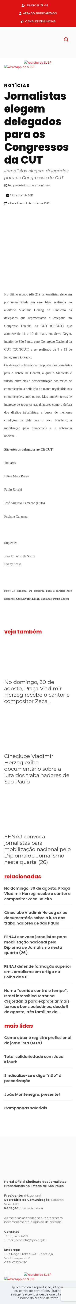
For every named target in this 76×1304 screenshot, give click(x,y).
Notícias (17, 85)
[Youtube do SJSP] (37, 62)
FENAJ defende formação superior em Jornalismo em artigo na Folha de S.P (37, 972)
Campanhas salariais (25, 1108)
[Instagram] (34, 55)
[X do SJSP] (20, 62)
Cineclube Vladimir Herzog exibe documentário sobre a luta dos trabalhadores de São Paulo (36, 769)
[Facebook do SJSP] (7, 62)
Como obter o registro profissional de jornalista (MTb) (37, 1040)
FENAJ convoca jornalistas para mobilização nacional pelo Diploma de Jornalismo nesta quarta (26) (37, 849)
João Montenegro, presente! (32, 1094)
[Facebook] (27, 55)
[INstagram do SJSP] (14, 62)
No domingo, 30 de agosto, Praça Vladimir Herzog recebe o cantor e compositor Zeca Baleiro (37, 894)
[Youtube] (48, 55)
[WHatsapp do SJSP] (19, 67)
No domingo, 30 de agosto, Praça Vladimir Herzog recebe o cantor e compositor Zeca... (37, 691)
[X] (41, 55)
